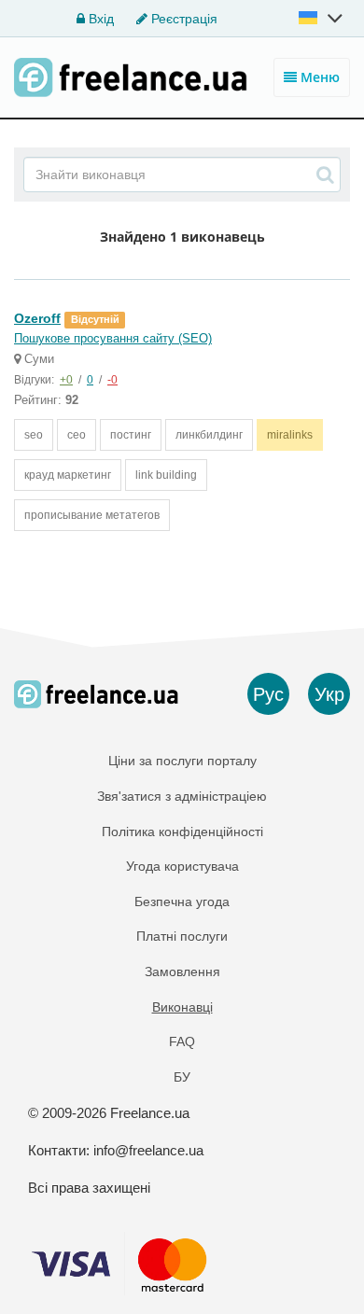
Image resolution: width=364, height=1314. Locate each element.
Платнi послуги (182, 936)
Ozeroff (37, 318)
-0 (112, 379)
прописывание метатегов (92, 515)
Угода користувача (182, 866)
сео (76, 434)
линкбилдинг (209, 434)
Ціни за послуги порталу (182, 760)
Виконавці (182, 1006)
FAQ (182, 1041)
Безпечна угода (182, 901)
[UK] (322, 18)
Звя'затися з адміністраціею (182, 796)
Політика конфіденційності (182, 831)
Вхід (99, 18)
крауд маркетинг (67, 475)
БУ (182, 1076)
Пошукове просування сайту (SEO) (113, 338)
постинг (130, 434)
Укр (329, 694)
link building (166, 475)
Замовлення (182, 971)
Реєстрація (182, 18)
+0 (66, 379)
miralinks (290, 434)
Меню (318, 77)
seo (33, 434)
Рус (268, 694)
